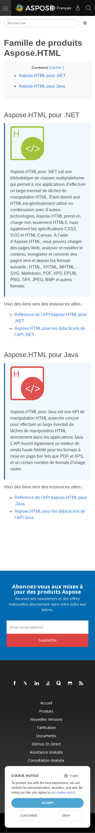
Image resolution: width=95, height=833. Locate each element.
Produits (46, 711)
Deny (66, 815)
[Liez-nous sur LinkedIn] (37, 683)
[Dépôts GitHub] (70, 683)
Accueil (46, 702)
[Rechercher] (88, 8)
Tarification (46, 727)
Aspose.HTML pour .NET (42, 75)
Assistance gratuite (46, 752)
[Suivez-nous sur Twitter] (25, 683)
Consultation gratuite (46, 760)
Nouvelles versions (46, 719)
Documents (46, 735)
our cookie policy (63, 792)
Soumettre (48, 640)
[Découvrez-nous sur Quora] (59, 683)
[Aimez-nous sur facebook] (14, 683)
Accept (48, 802)
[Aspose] (35, 8)
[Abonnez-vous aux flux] (81, 683)
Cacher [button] (56, 67)
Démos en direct (46, 743)
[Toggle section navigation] (85, 23)
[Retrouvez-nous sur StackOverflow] (48, 683)
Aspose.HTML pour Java (42, 86)
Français (63, 8)
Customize (28, 815)
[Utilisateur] (78, 8)
